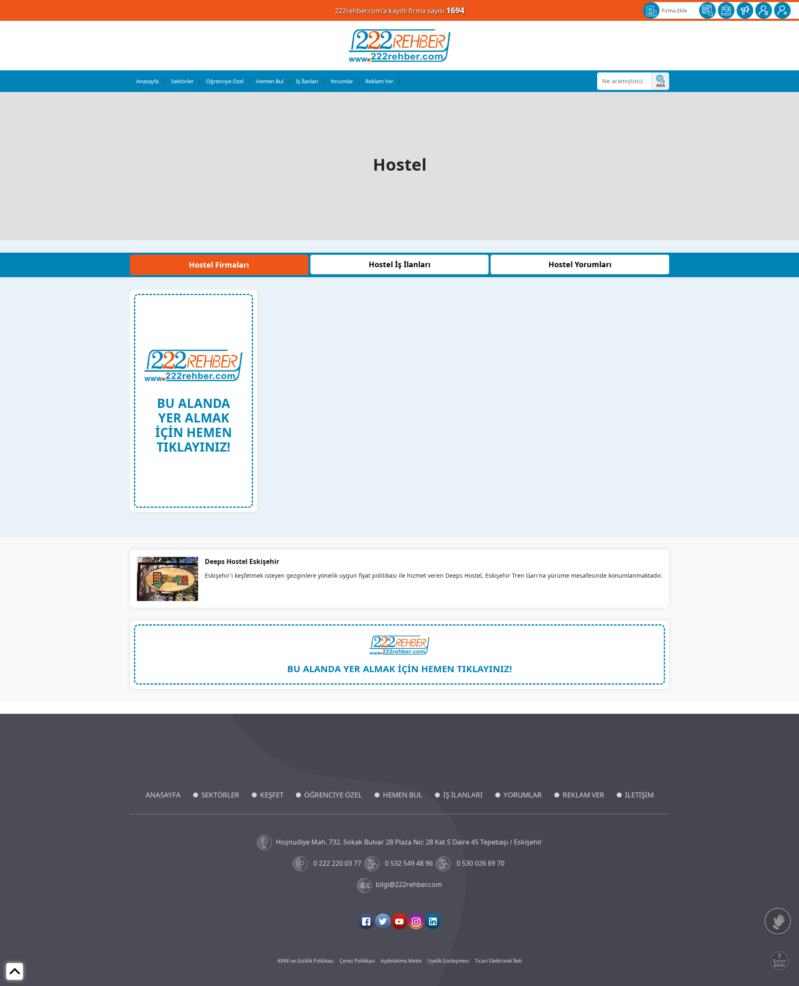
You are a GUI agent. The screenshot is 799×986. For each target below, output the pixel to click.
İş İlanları (307, 81)
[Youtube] (399, 921)
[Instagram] (416, 921)
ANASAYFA (163, 795)
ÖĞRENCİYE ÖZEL (333, 795)
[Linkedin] (432, 921)
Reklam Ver (379, 81)
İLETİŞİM (639, 795)
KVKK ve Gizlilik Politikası (306, 960)
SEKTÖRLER (220, 795)
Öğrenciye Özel (224, 81)
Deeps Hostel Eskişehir (242, 561)
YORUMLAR (523, 795)
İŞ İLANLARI (463, 795)
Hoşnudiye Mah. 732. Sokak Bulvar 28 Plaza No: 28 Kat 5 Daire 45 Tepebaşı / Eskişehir (409, 842)
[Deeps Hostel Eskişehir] (167, 578)
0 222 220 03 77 (337, 863)
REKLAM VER (583, 795)
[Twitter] (383, 921)
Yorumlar (341, 81)
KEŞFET (271, 795)
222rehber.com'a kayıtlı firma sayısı (399, 10)
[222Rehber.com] (400, 45)
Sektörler (182, 81)
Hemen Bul (269, 81)
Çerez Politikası (357, 960)
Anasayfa (147, 81)
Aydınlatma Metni (401, 960)
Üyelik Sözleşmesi (448, 960)
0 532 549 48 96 (408, 863)
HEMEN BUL (402, 795)
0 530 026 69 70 (480, 863)
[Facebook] (366, 921)
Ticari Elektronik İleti (498, 960)
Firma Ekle (674, 10)
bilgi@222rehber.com (409, 884)
